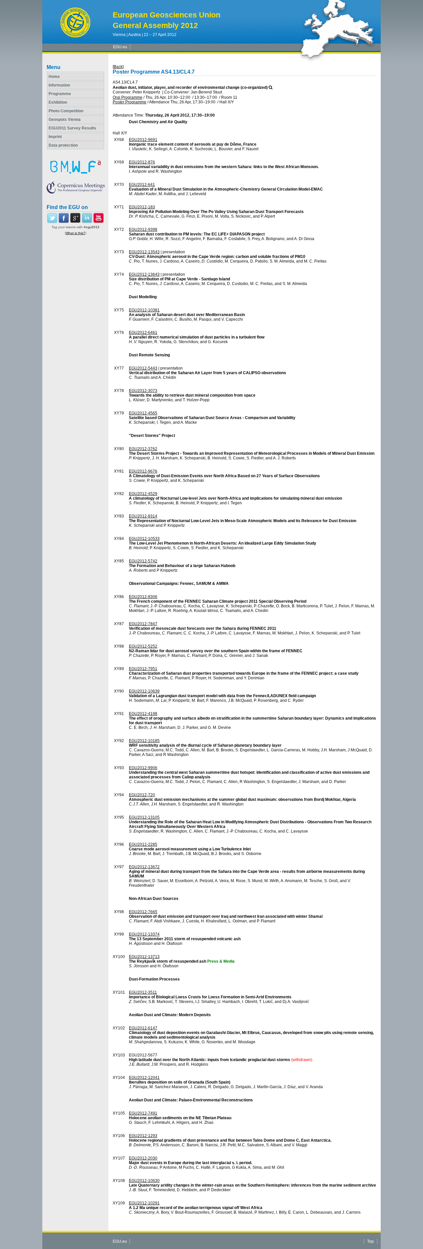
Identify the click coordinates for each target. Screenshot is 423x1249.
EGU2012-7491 (143, 1113)
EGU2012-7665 (143, 912)
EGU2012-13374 (144, 934)
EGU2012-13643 (144, 274)
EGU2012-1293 (143, 1135)
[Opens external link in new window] (52, 222)
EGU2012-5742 (143, 561)
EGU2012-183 (142, 207)
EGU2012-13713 (144, 956)
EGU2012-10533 (144, 538)
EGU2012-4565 (143, 413)
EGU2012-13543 (144, 252)
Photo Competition (66, 111)
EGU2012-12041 (144, 1077)
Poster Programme (129, 102)
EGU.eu (120, 47)
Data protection (63, 145)
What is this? (75, 233)
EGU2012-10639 (144, 691)
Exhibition (58, 102)
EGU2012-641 (142, 184)
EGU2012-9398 (143, 229)
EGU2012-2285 (143, 844)
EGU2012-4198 (143, 713)
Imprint (55, 136)
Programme (60, 93)
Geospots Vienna (65, 119)
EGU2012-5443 (143, 368)
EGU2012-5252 (143, 646)
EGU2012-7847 (143, 624)
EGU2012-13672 (144, 867)
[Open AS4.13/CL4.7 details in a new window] (270, 87)
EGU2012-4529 (143, 493)
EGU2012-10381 (144, 310)
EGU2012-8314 (143, 516)
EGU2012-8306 (143, 596)
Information (59, 85)
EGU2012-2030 (143, 1158)
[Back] (118, 66)
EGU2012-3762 (143, 448)
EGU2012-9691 (143, 139)
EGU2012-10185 (144, 740)
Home (54, 76)
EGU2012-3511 (143, 992)
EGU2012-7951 (143, 668)
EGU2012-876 (142, 162)
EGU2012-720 (142, 795)
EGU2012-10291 (144, 1203)
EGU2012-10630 (144, 1180)
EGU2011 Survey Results (72, 128)
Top (370, 1241)
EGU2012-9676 (143, 471)
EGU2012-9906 (143, 768)
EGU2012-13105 (144, 817)
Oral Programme (127, 97)
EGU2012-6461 (143, 332)
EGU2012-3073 (143, 390)
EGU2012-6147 (143, 1028)
